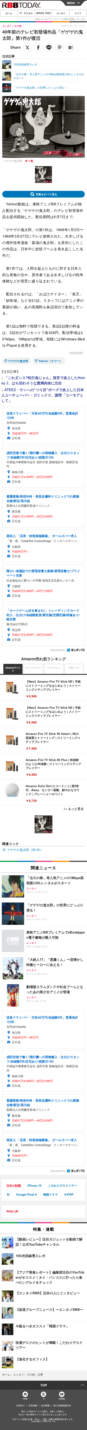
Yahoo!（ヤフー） (51, 361)
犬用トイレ (74, 667)
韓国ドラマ (50, 1194)
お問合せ (20, 1405)
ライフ (78, 13)
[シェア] (38, 47)
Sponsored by (58, 650)
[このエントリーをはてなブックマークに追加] (70, 47)
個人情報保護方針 (62, 1405)
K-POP (68, 1194)
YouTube (62, 1399)
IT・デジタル (26, 13)
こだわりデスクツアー (62, 1185)
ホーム (9, 13)
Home (25, 1399)
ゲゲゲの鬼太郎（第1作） (25, 849)
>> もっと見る (74, 808)
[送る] (49, 47)
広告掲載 (32, 1405)
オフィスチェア (33, 667)
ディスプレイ (53, 667)
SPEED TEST (43, 13)
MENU (71, 3)
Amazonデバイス (13, 669)
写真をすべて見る (46, 194)
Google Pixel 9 (26, 1194)
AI (8, 1194)
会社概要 (45, 1405)
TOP (43, 1385)
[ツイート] (27, 47)
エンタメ (60, 13)
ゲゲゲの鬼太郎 (18, 361)
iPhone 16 (34, 1185)
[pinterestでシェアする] (59, 47)
